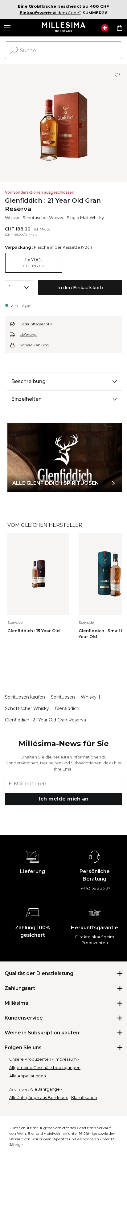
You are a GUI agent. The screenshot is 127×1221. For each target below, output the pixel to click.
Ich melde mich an (63, 799)
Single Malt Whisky (85, 217)
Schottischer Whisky (43, 217)
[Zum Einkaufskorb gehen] (119, 28)
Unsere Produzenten (30, 1059)
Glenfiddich (67, 708)
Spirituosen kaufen (25, 697)
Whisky (12, 217)
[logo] (64, 27)
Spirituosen (63, 697)
